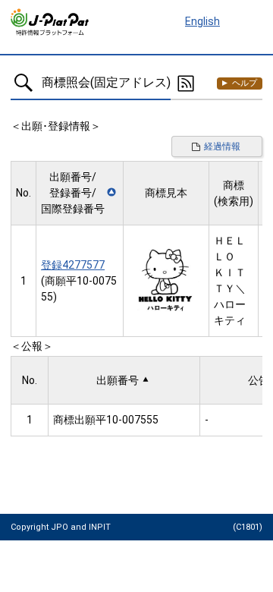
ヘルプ (244, 83)
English (202, 21)
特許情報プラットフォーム (50, 22)
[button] (79, 193)
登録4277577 (73, 265)
